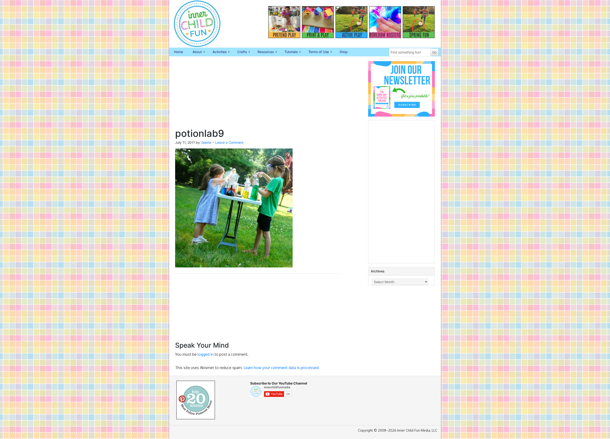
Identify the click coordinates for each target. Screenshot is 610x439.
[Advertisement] (257, 94)
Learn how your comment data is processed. (282, 367)
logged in (206, 354)
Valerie (206, 142)
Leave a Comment (229, 142)
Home (178, 52)
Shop (344, 52)
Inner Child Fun (193, 24)
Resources (263, 52)
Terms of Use (316, 52)
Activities (217, 52)
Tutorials (289, 52)
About (195, 52)
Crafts (240, 52)
